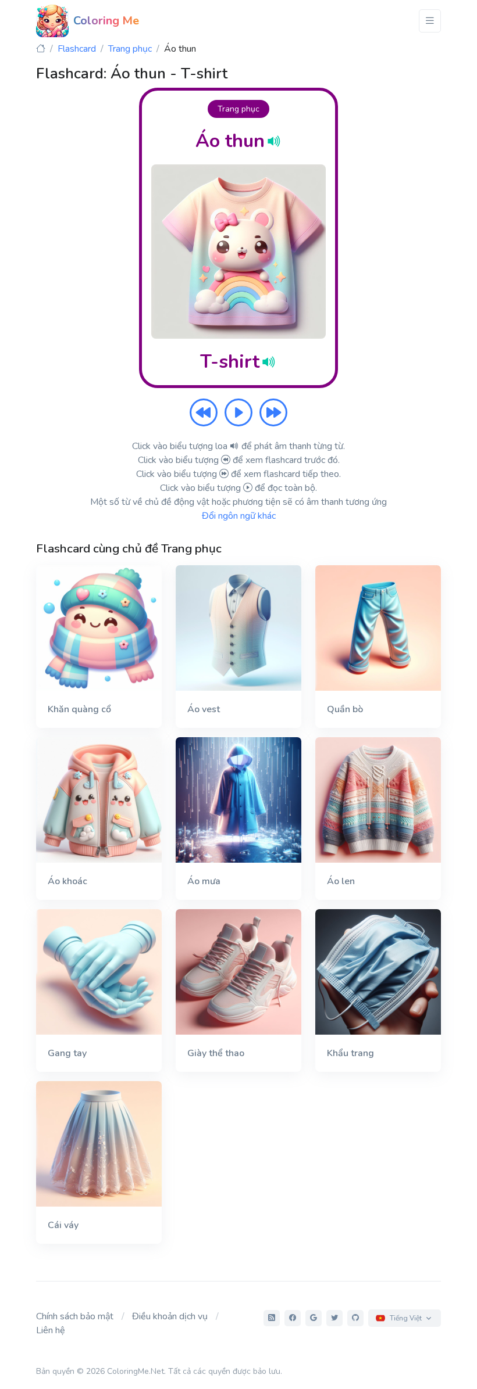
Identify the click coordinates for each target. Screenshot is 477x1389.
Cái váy (63, 1225)
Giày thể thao (215, 1053)
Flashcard (77, 48)
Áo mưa (203, 881)
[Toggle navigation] (430, 21)
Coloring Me (106, 20)
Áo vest (203, 709)
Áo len (341, 881)
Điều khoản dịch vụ (170, 1316)
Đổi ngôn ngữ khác (239, 515)
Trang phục (130, 48)
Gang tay (67, 1053)
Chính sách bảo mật (74, 1316)
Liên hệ (50, 1330)
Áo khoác (67, 881)
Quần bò (345, 709)
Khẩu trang (350, 1053)
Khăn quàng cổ (79, 709)
